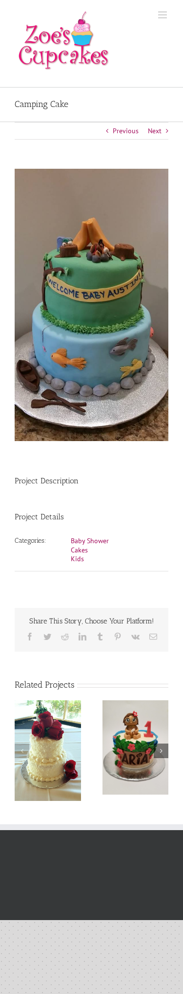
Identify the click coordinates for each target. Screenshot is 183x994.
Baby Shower (90, 540)
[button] (22, 751)
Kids (77, 558)
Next (155, 130)
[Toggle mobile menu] (163, 15)
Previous (126, 130)
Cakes (79, 550)
